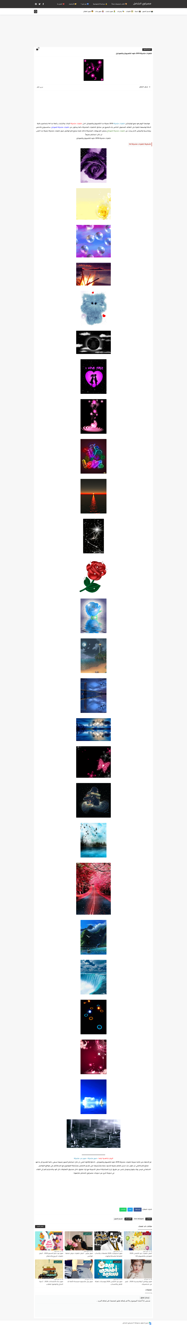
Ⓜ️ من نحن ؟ (85, 4)
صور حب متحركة (80, 1159)
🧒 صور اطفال (88, 11)
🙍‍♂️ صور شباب (110, 11)
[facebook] (43, 4)
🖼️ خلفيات (129, 11)
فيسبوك (137, 1209)
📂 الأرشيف (73, 4)
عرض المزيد (40, 1226)
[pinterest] (36, 4)
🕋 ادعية (138, 11)
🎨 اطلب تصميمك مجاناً (119, 4)
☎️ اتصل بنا (60, 4)
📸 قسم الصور (147, 11)
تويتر (130, 1209)
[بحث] (35, 11)
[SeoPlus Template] (150, 1323)
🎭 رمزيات (120, 11)
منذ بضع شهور (146, 1251)
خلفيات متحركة (119, 124)
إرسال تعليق (145, 1298)
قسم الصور (147, 49)
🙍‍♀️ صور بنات (99, 11)
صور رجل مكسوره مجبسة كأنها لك (80, 1282)
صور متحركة (92, 1159)
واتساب (123, 1209)
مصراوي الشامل (142, 4)
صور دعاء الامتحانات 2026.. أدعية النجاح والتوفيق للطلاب (51, 1283)
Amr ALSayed (138, 1219)
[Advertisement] (93, 30)
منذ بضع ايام (147, 1279)
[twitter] (39, 4)
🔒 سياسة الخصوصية (100, 4)
